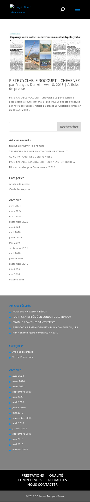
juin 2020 (14, 227)
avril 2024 (15, 205)
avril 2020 (15, 232)
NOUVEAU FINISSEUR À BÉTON (26, 146)
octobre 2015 (16, 279)
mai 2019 (14, 242)
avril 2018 (15, 253)
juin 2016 (14, 269)
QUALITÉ (56, 475)
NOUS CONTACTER (42, 484)
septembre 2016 (18, 263)
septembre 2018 (18, 248)
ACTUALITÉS (57, 480)
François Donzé (28, 84)
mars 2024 (15, 211)
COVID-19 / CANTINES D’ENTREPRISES (30, 156)
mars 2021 (15, 216)
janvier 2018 (16, 258)
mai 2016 (14, 274)
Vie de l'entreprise (19, 189)
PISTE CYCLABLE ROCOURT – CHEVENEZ (44, 80)
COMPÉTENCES (30, 480)
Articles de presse (19, 184)
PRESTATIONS (33, 475)
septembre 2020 (18, 221)
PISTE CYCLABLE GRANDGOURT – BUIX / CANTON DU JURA (42, 162)
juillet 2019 (15, 237)
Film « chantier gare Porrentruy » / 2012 (32, 167)
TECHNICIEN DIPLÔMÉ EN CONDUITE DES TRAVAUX (38, 151)
